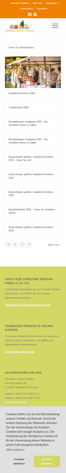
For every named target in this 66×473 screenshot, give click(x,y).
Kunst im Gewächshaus (21, 47)
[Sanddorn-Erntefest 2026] (33, 72)
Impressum (51, 3)
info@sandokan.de (16, 402)
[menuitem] (19, 3)
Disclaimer (42, 8)
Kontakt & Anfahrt (19, 3)
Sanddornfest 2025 (19, 107)
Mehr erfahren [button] (15, 449)
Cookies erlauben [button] (46, 461)
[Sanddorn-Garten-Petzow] (27, 25)
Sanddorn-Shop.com (19, 352)
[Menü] (56, 25)
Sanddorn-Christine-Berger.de (27, 305)
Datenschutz (27, 8)
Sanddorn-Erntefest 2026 (22, 93)
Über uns (37, 3)
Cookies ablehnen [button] (19, 461)
